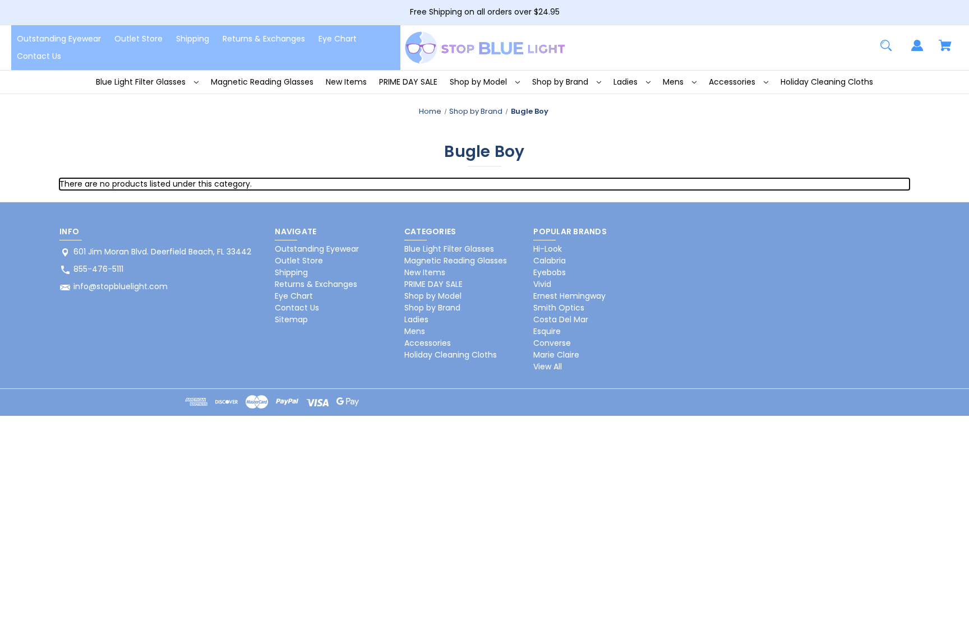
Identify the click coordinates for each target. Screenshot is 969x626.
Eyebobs (549, 272)
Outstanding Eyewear (59, 38)
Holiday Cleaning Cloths (827, 81)
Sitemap (291, 319)
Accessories (733, 81)
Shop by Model (479, 81)
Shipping (192, 38)
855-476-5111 (98, 269)
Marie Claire (556, 354)
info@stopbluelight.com (120, 286)
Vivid (542, 284)
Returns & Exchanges (264, 38)
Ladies (626, 81)
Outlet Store (138, 38)
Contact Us (39, 56)
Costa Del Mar (560, 319)
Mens (674, 81)
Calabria (549, 260)
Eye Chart (338, 38)
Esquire (547, 331)
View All (547, 366)
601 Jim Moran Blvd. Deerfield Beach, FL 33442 (162, 251)
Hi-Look (547, 248)
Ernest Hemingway (569, 296)
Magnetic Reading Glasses (262, 81)
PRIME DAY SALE (408, 81)
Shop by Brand (561, 81)
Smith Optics (558, 307)
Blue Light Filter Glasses (142, 81)
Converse (552, 343)
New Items (346, 81)
